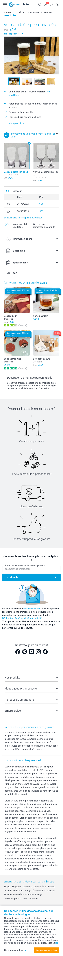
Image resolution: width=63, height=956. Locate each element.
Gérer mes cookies (14, 950)
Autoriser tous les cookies (46, 950)
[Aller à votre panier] (57, 4)
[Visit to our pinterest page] (24, 651)
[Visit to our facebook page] (18, 651)
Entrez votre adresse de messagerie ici (25, 565)
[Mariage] (14, 13)
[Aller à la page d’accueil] (19, 4)
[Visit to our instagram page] (38, 651)
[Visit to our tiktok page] (45, 651)
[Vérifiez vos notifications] (52, 4)
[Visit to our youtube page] (31, 651)
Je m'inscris (12, 577)
